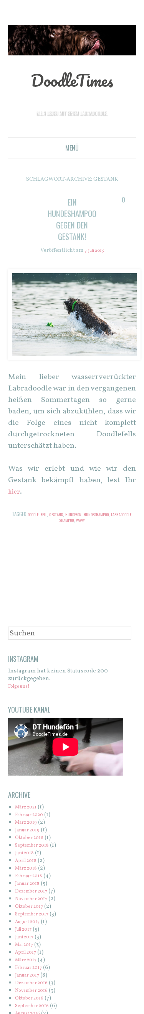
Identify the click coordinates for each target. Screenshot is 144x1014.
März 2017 (28, 961)
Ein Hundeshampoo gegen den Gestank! (76, 218)
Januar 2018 (30, 884)
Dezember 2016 (35, 984)
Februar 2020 (33, 816)
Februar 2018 (32, 877)
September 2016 (36, 1007)
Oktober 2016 (33, 999)
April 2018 (28, 862)
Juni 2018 (27, 854)
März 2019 (29, 824)
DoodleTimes (72, 79)
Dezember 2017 (35, 892)
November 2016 (36, 991)
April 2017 (28, 953)
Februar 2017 (32, 968)
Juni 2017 (27, 938)
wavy (97, 521)
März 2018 (29, 869)
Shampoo (79, 521)
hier (15, 493)
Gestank (64, 515)
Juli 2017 (26, 930)
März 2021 (29, 808)
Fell (50, 515)
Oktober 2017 (32, 907)
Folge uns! (22, 688)
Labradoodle (54, 521)
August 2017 (31, 922)
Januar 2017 (30, 976)
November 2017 (35, 900)
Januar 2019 (30, 831)
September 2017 (36, 915)
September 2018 (36, 846)
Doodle (36, 515)
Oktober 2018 (33, 839)
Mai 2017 (26, 945)
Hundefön (85, 515)
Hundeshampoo (113, 515)
